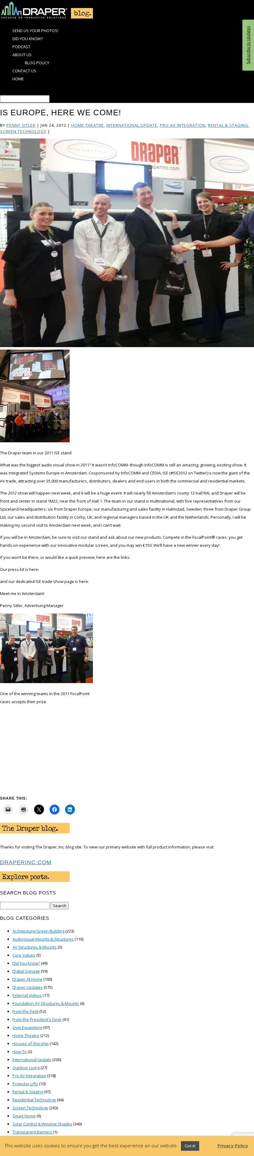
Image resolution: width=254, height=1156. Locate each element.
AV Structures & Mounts (34, 947)
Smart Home (24, 1116)
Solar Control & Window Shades (42, 1124)
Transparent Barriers (32, 1132)
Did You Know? (27, 38)
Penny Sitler (21, 125)
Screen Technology (23, 131)
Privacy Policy (232, 1145)
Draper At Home (27, 979)
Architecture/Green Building (38, 931)
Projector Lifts (25, 1083)
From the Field (25, 1011)
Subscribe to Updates (248, 45)
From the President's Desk (37, 1019)
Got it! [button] (190, 1146)
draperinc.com (25, 862)
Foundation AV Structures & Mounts (45, 1003)
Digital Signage (26, 971)
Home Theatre (87, 125)
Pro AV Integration (182, 125)
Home (18, 79)
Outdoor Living (26, 1067)
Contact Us (24, 71)
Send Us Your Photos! (35, 30)
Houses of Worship (30, 1043)
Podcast (21, 46)
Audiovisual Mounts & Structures (43, 939)
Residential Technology (34, 1100)
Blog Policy (37, 63)
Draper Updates (27, 987)
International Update (131, 125)
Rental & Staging (228, 125)
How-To (19, 1051)
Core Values (23, 955)
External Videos (27, 995)
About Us (22, 54)
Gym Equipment (27, 1027)
